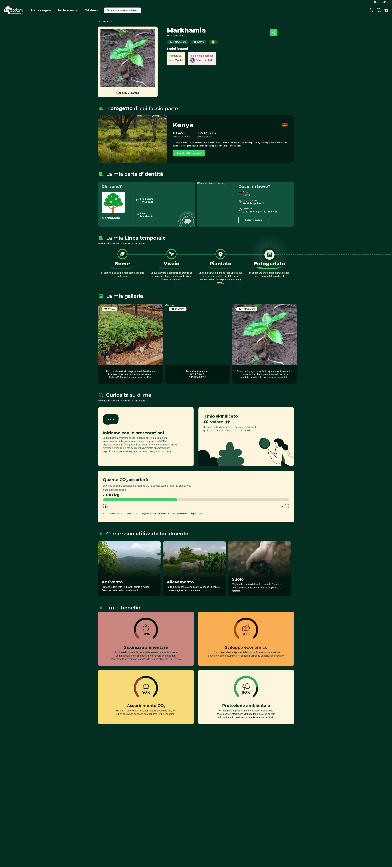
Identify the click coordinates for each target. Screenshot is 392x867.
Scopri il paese (253, 220)
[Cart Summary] (386, 10)
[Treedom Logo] (15, 10)
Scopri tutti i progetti (189, 153)
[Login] (371, 10)
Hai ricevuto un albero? (124, 10)
